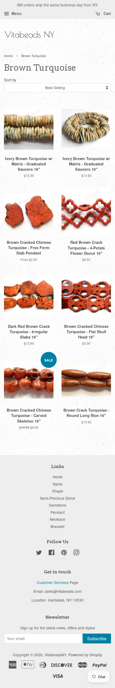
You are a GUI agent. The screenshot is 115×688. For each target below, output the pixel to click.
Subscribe (96, 638)
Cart (106, 13)
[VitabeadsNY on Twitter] (39, 553)
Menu (16, 13)
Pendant (58, 512)
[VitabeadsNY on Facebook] (51, 553)
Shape (57, 491)
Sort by (10, 79)
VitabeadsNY (55, 654)
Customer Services (52, 582)
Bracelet (57, 526)
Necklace (57, 519)
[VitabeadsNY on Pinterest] (64, 553)
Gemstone (57, 505)
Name (58, 484)
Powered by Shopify (85, 654)
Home (8, 55)
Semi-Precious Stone (57, 498)
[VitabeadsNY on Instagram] (76, 553)
